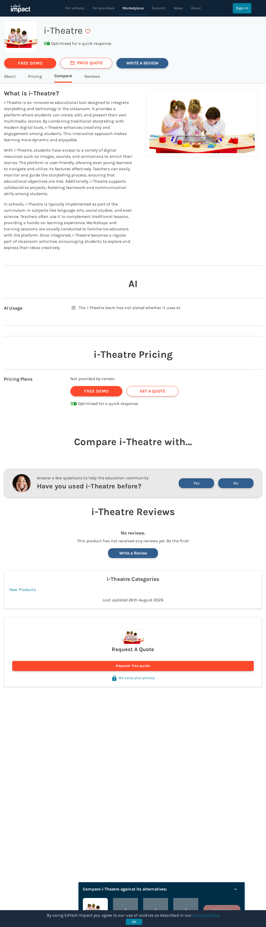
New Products (22, 589)
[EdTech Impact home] (20, 8)
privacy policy (205, 915)
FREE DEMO (30, 63)
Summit (158, 8)
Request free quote (133, 666)
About (196, 8)
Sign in (242, 8)
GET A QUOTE (152, 391)
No (235, 483)
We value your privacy (136, 678)
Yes (196, 483)
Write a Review (133, 553)
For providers (104, 8)
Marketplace (133, 8)
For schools (74, 8)
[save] (88, 31)
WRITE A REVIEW (142, 63)
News (178, 8)
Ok (134, 922)
